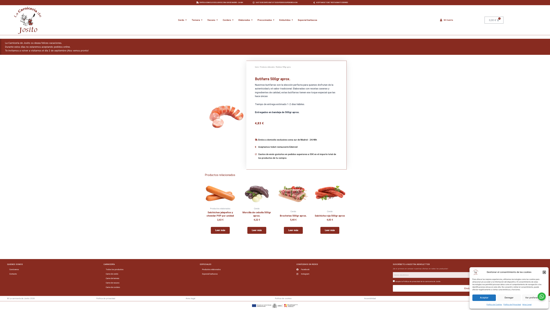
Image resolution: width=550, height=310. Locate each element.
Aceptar (484, 297)
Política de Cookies (494, 304)
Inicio (257, 67)
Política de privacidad (411, 281)
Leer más (220, 230)
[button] (544, 272)
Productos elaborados (267, 67)
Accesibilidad (370, 298)
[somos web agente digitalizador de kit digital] (275, 305)
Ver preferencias (534, 297)
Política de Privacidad (512, 304)
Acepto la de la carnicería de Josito (417, 281)
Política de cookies (283, 298)
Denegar (509, 297)
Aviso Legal (527, 304)
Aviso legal (190, 298)
